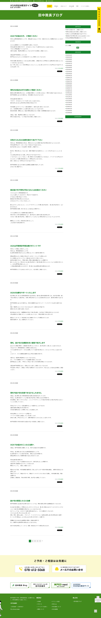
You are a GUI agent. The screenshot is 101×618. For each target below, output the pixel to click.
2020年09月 (69, 83)
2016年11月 (69, 106)
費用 (77, 6)
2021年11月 (69, 55)
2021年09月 (69, 59)
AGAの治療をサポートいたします (23, 292)
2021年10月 (69, 57)
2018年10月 (69, 92)
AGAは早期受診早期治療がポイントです (25, 246)
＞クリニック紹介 (55, 601)
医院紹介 (56, 6)
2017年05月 (69, 100)
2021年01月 (69, 75)
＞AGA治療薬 (54, 609)
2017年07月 (69, 96)
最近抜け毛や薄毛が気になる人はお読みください (28, 190)
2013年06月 (69, 110)
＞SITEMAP (13, 606)
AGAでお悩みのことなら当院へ (22, 445)
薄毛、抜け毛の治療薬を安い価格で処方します (27, 343)
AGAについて (64, 6)
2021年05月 (69, 67)
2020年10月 (69, 81)
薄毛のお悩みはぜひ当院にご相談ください (26, 90)
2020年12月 (69, 77)
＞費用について (40, 609)
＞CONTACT (20, 606)
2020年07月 (69, 88)
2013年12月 (69, 108)
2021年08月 (69, 61)
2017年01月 (69, 104)
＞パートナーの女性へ (41, 606)
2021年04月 (69, 69)
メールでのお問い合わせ (39, 0)
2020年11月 (69, 79)
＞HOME (38, 601)
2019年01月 (69, 90)
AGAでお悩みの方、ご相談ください (24, 36)
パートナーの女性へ (85, 6)
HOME (49, 6)
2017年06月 (69, 98)
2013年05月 (69, 112)
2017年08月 (69, 94)
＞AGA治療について (56, 606)
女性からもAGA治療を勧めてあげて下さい (26, 140)
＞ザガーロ (39, 604)
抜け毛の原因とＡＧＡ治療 (20, 501)
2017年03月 (69, 102)
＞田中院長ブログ (77, 601)
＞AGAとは (54, 604)
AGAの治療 (71, 6)
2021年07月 (69, 63)
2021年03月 (69, 71)
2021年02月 (69, 73)
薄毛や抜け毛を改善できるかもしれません (26, 393)
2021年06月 (69, 65)
